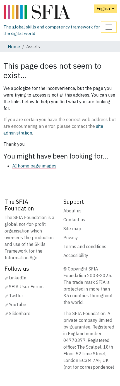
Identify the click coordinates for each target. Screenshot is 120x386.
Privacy (70, 237)
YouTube (17, 304)
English (104, 8)
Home (14, 46)
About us (72, 211)
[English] (52, 12)
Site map (72, 228)
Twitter (16, 295)
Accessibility (75, 255)
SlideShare (19, 313)
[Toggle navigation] (109, 27)
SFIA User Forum (26, 286)
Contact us (74, 219)
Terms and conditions (84, 246)
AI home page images (34, 166)
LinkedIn (17, 277)
